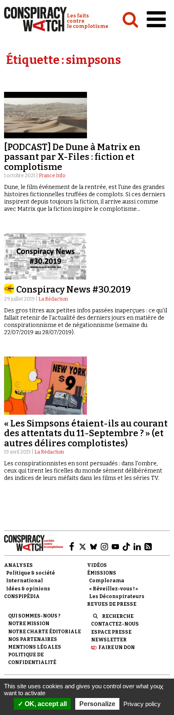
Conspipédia (22, 596)
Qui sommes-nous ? (34, 616)
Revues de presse (111, 604)
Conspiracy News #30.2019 (73, 289)
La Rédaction (53, 299)
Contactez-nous (115, 624)
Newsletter (109, 640)
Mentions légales (34, 647)
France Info (52, 175)
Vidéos (97, 565)
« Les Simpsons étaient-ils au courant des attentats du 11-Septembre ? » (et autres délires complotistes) (86, 433)
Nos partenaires (32, 639)
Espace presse (111, 632)
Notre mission (28, 623)
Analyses (18, 565)
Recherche (118, 616)
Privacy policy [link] (142, 703)
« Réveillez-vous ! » (113, 589)
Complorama (106, 580)
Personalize (97, 703)
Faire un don (116, 647)
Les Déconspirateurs (116, 596)
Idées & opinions (28, 589)
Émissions (101, 573)
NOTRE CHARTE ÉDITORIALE (44, 631)
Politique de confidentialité (32, 658)
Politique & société (30, 573)
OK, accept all (45, 703)
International (24, 580)
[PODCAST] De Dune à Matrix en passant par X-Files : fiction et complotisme (72, 157)
